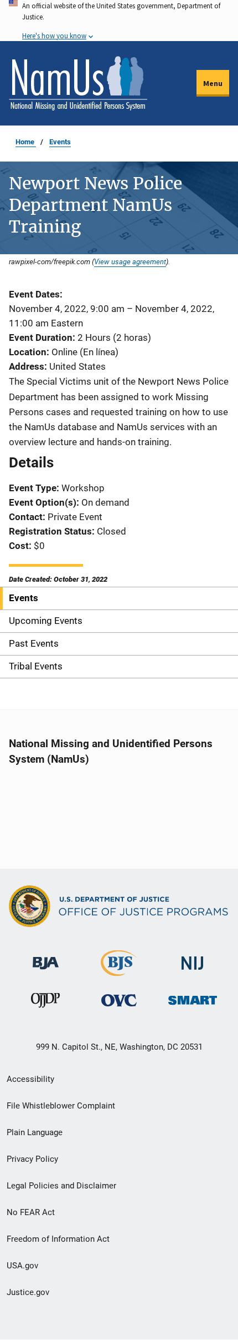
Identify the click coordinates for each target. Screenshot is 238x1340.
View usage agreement (130, 261)
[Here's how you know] (119, 20)
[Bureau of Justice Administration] (46, 958)
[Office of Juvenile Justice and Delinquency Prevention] (45, 1003)
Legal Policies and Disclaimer (61, 1186)
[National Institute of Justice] (193, 958)
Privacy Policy (32, 1159)
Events (60, 142)
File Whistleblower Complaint (61, 1106)
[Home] (78, 83)
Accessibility (30, 1079)
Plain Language (35, 1132)
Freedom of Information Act (58, 1239)
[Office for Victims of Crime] (119, 1000)
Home (25, 142)
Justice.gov (28, 1292)
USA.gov (22, 1266)
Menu (213, 83)
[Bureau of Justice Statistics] (119, 971)
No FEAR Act (31, 1212)
